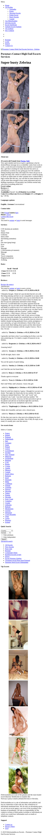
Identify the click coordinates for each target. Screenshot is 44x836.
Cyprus (7, 466)
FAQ (7, 828)
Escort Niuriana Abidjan (13, 558)
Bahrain (7, 507)
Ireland (7, 435)
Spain (7, 445)
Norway (8, 489)
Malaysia (8, 456)
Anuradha (12, 9)
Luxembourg (9, 451)
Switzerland (9, 458)
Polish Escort (13, 15)
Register (8, 40)
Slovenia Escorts (15, 13)
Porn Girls (8, 549)
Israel (7, 478)
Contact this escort (7, 216)
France (7, 433)
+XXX (8, 215)
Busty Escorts (14, 17)
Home (7, 5)
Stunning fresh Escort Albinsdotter (16, 562)
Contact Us (9, 46)
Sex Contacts (9, 30)
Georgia (8, 511)
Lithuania (8, 505)
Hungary (8, 520)
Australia (8, 487)
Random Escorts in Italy (13, 555)
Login (7, 42)
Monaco (8, 470)
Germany (8, 443)
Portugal (8, 437)
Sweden (8, 453)
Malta (7, 482)
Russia (7, 464)
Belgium (8, 460)
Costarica (8, 501)
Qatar (7, 516)
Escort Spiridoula (11, 25)
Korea (11, 11)
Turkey (7, 493)
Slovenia (8, 491)
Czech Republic (10, 514)
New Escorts (9, 547)
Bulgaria (8, 476)
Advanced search (6, 541)
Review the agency (7, 284)
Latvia (7, 518)
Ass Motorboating (11, 21)
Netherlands (9, 439)
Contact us (8, 824)
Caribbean (8, 484)
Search (7, 44)
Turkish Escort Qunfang (13, 27)
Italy (28, 161)
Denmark (8, 480)
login (18, 220)
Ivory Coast (9, 499)
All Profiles (9, 7)
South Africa (9, 474)
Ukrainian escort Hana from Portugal (17, 560)
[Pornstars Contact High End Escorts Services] (20, 49)
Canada (7, 472)
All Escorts (9, 545)
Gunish (11, 19)
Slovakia (8, 497)
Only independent (9, 537)
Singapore (8, 513)
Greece (7, 449)
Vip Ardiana (9, 29)
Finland (7, 485)
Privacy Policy (10, 826)
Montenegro (9, 509)
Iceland (7, 522)
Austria (7, 468)
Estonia (7, 495)
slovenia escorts (10, 23)
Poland (7, 447)
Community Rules (11, 553)
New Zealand (9, 455)
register (11, 220)
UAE (7, 462)
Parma (23, 161)
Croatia (7, 503)
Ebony (7, 556)
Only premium (8, 535)
